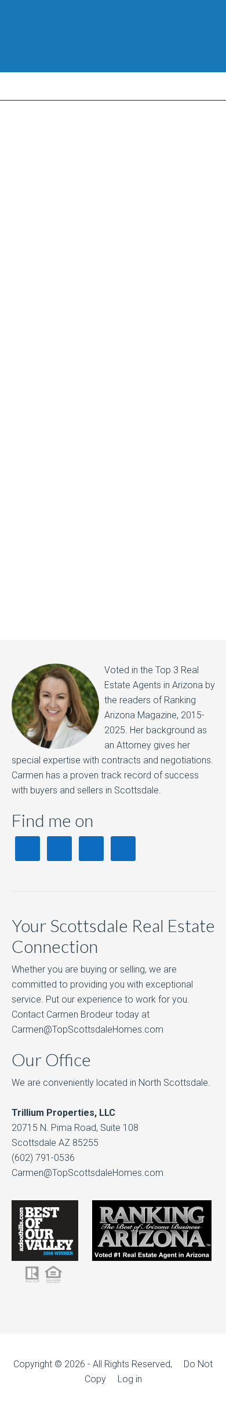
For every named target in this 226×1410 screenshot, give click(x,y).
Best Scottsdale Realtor (113, 36)
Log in (130, 1379)
